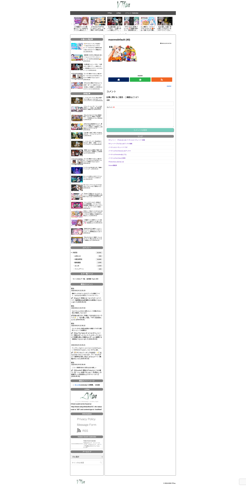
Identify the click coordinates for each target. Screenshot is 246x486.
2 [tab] (123, 33)
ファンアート (88, 269)
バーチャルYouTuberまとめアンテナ (119, 151)
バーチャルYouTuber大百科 (116, 158)
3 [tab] (126, 33)
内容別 (87, 252)
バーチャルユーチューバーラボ (117, 147)
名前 (108, 100)
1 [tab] (120, 33)
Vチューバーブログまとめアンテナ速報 (120, 143)
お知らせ (88, 256)
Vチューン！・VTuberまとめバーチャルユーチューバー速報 (126, 140)
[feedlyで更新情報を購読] (140, 79)
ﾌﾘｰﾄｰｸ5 (77, 385)
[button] (101, 463)
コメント (111, 107)
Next (174, 24)
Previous (72, 24)
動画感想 (88, 262)
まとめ (88, 266)
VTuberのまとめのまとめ (116, 161)
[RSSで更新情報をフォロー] (161, 79)
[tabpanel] (81, 23)
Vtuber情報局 (112, 165)
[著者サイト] (118, 79)
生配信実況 (88, 259)
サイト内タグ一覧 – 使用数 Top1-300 (84, 279)
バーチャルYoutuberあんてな (117, 154)
